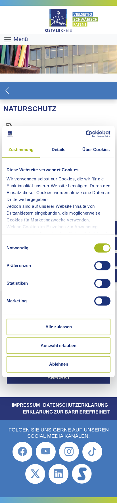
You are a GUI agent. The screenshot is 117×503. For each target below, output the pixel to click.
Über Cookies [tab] (96, 149)
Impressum (26, 405)
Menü (20, 39)
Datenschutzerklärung (75, 405)
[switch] (102, 265)
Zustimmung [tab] (21, 149)
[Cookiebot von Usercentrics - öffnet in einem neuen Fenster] (85, 134)
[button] (58, 90)
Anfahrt (58, 377)
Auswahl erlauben (58, 345)
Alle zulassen (58, 326)
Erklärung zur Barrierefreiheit (66, 412)
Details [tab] (59, 149)
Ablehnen (58, 364)
